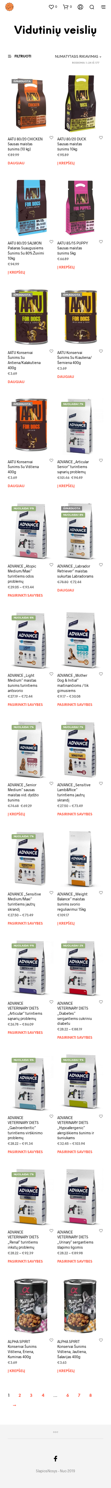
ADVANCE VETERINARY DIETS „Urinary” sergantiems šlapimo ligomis (75, 1239)
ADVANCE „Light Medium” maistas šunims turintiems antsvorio (22, 683)
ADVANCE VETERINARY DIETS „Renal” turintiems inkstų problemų (23, 1239)
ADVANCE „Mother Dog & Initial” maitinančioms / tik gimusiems (73, 683)
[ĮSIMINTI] (51, 137)
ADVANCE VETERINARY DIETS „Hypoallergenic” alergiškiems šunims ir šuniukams (75, 1127)
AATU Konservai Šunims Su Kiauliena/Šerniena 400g (74, 357)
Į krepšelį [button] (66, 163)
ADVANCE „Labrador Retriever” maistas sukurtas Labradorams (75, 571)
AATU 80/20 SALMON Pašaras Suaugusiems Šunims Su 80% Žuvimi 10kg (26, 250)
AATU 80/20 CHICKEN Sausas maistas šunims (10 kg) (25, 144)
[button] (52, 6)
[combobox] (74, 57)
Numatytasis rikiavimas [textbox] (76, 56)
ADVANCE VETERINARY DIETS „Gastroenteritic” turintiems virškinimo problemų (25, 1127)
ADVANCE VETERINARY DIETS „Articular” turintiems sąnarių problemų (25, 1011)
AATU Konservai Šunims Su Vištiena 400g (23, 467)
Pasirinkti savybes (25, 595)
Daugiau (16, 163)
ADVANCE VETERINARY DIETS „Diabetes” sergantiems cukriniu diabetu (74, 1013)
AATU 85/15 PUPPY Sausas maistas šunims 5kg (72, 248)
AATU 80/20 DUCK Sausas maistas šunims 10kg (71, 144)
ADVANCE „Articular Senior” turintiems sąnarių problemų (73, 467)
